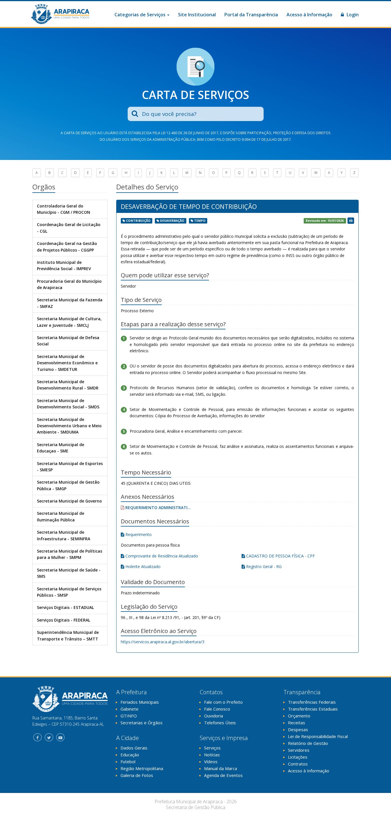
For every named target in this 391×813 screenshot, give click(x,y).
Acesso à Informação (309, 14)
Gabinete (130, 709)
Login (352, 14)
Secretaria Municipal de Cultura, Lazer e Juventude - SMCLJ (69, 322)
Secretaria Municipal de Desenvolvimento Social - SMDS (68, 404)
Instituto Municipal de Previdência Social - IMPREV (64, 265)
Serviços (212, 748)
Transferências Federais (312, 702)
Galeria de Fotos (137, 775)
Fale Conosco (217, 709)
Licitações (297, 757)
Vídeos (211, 761)
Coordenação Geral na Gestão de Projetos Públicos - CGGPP (67, 246)
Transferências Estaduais (313, 709)
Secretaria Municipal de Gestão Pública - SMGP (68, 485)
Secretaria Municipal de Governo (69, 501)
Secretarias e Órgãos (142, 722)
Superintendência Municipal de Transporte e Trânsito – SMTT (68, 635)
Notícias (212, 754)
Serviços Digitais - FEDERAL (63, 620)
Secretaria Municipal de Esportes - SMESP (70, 466)
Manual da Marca (220, 768)
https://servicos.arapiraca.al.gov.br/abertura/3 (162, 641)
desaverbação (172, 221)
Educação (130, 754)
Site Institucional (197, 14)
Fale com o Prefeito (223, 702)
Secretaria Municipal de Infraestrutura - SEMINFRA (63, 535)
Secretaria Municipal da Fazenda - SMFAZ (69, 303)
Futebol (128, 761)
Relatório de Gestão (308, 743)
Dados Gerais (134, 748)
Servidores (298, 750)
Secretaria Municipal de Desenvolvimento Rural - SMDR (67, 385)
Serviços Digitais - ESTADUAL (65, 607)
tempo (200, 221)
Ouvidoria (213, 716)
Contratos (298, 764)
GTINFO (129, 716)
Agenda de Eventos (223, 775)
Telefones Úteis (220, 722)
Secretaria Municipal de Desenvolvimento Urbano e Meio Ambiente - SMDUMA (69, 426)
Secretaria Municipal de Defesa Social (68, 341)
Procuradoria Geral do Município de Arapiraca (69, 284)
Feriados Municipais (140, 702)
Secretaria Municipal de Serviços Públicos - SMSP (69, 592)
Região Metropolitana (142, 768)
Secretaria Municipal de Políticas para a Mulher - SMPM (69, 554)
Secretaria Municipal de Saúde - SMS (68, 573)
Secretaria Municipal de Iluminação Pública (60, 516)
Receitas (296, 722)
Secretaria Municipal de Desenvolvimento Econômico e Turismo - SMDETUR (67, 363)
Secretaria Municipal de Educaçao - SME (60, 448)
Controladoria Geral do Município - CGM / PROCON (63, 209)
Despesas (298, 729)
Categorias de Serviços (140, 14)
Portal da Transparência (251, 14)
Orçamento (299, 716)
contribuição (138, 221)
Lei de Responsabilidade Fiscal (318, 736)
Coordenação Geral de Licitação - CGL (68, 228)
